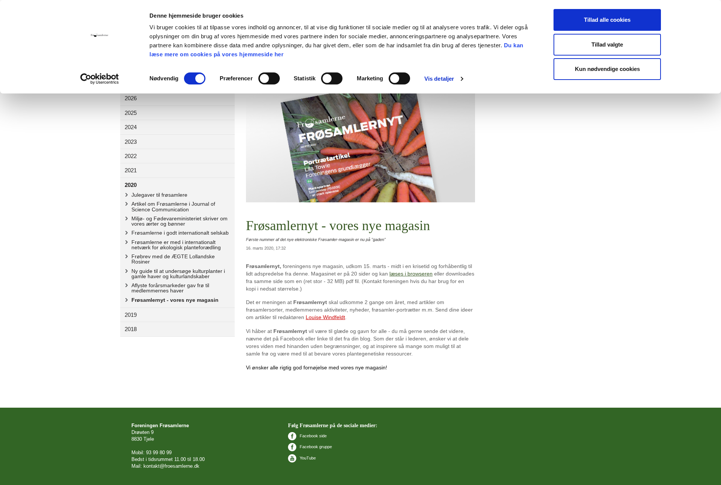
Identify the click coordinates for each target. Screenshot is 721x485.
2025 (131, 113)
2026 (131, 98)
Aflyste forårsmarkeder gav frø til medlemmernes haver (170, 288)
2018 (131, 329)
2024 (131, 127)
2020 (131, 185)
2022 (131, 156)
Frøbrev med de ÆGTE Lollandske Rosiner (173, 259)
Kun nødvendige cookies (607, 69)
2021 (131, 170)
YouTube (307, 458)
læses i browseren (411, 274)
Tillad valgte (607, 44)
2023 (131, 142)
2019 (131, 315)
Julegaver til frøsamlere (159, 195)
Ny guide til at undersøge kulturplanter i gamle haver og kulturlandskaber (178, 273)
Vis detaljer (439, 78)
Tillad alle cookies (607, 20)
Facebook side (313, 436)
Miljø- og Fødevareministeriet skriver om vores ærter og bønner (179, 221)
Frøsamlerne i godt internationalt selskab (180, 233)
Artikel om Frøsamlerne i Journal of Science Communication (173, 206)
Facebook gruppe (315, 446)
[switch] (269, 78)
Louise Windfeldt (325, 317)
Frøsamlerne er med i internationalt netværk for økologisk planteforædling (176, 244)
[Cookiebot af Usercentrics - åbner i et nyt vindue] (100, 78)
